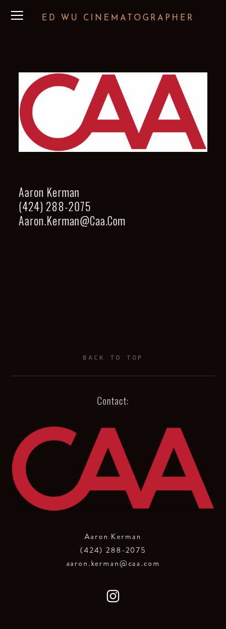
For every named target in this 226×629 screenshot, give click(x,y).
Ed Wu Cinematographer (118, 18)
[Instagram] (113, 596)
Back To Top (113, 357)
